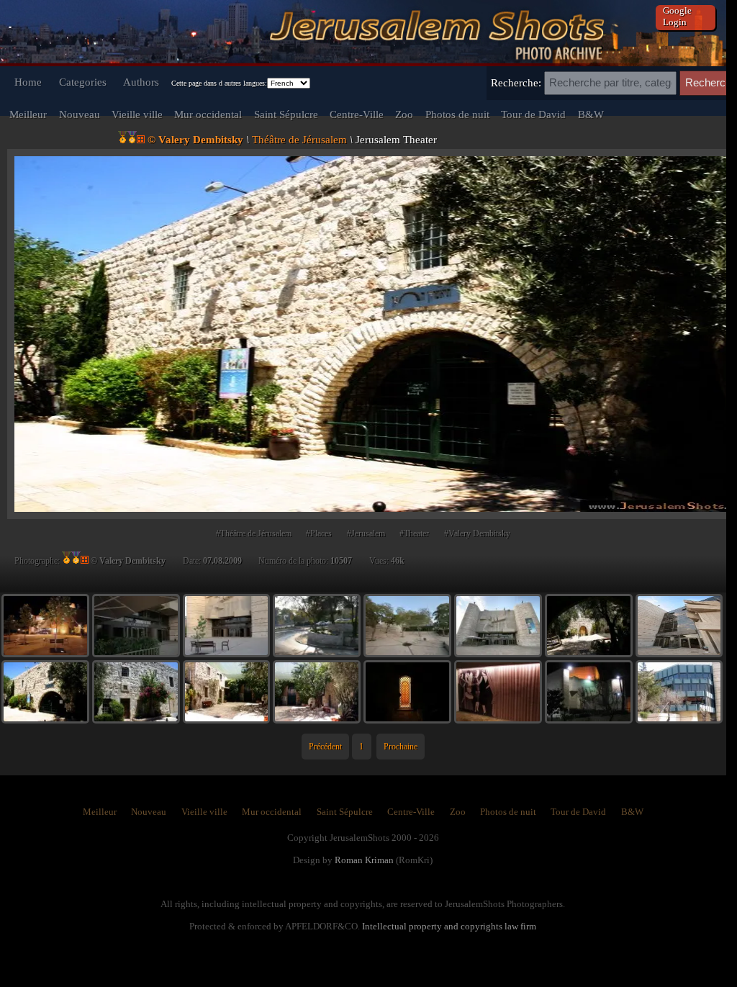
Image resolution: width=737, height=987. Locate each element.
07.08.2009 (222, 561)
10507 (341, 561)
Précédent (325, 747)
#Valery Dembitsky (477, 533)
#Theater (414, 533)
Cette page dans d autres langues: (219, 83)
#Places (319, 533)
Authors (141, 82)
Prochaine (400, 747)
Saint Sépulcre (286, 114)
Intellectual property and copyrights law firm (449, 926)
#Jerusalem (366, 533)
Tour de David (533, 114)
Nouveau (79, 114)
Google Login (677, 16)
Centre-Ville (357, 114)
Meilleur (28, 114)
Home (28, 82)
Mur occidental (208, 114)
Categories (83, 82)
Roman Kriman (364, 860)
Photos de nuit (457, 114)
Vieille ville (137, 114)
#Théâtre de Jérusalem (253, 533)
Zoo (404, 114)
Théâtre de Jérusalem (299, 139)
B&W (591, 114)
